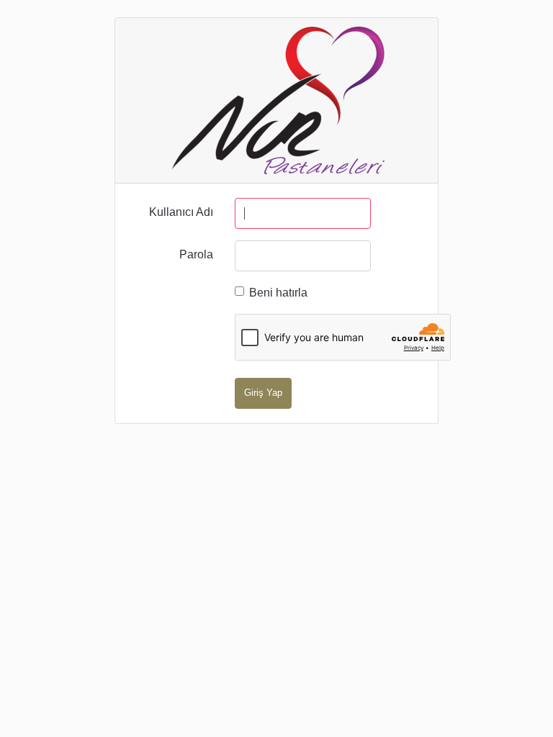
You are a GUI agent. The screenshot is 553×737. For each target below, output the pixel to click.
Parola (196, 254)
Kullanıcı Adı (181, 212)
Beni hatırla (278, 292)
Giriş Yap (263, 392)
